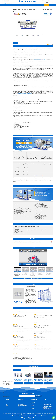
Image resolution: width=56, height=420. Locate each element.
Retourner (4, 381)
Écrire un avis (22, 311)
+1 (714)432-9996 (6, 0)
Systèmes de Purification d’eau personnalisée (47, 407)
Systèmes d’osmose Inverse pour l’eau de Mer (7, 392)
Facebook (33, 402)
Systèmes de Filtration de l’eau (47, 408)
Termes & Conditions (21, 404)
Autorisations (20, 406)
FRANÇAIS (52, 0)
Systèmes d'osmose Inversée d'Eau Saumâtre (7, 389)
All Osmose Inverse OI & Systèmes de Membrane (7, 386)
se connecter (44, 0)
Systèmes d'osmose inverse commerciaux (47, 405)
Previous (14, 35)
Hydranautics (24, 93)
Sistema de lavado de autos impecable (19, 233)
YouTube (33, 408)
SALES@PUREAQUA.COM (7, 3)
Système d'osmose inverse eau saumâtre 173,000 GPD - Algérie (38, 380)
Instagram (33, 400)
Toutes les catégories (9, 381)
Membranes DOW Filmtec (46, 409)
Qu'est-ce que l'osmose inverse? (47, 400)
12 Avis (52, 44)
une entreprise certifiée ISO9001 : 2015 (47, 414)
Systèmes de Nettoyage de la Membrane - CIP (6, 397)
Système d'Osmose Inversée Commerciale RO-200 (18, 380)
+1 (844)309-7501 (6, 2)
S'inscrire (48, 0)
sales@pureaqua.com (43, 415)
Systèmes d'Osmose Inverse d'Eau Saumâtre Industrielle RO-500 (28, 380)
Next (42, 35)
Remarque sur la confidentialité (22, 405)
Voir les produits (18, 383)
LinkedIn (33, 405)
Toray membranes (29, 93)
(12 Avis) (18, 311)
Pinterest (33, 403)
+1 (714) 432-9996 (36, 415)
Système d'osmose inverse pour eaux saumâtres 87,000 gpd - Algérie (48, 380)
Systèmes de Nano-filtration (6, 393)
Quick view (18, 375)
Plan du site (20, 407)
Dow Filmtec (20, 93)
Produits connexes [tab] (17, 369)
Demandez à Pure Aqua (21, 400)
